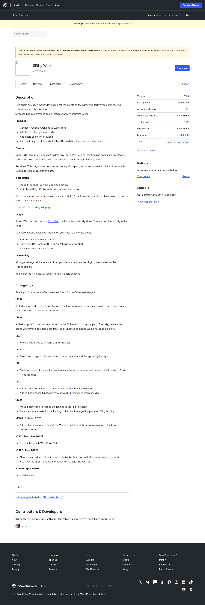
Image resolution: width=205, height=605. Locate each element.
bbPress (164, 564)
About (15, 555)
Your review (143, 176)
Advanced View (146, 150)
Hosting (16, 564)
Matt (162, 560)
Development (76, 83)
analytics (172, 142)
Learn (88, 555)
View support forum (148, 201)
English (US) (184, 135)
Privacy (15, 569)
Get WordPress (191, 5)
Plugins (52, 564)
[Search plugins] (44, 34)
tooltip (185, 142)
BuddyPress (166, 569)
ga (179, 142)
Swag (126, 569)
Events (125, 560)
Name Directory (109, 457)
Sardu (43, 586)
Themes (53, 560)
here (97, 159)
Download (182, 68)
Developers (91, 564)
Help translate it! (124, 23)
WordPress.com (168, 555)
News (15, 560)
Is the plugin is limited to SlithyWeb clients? (39, 497)
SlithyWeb (53, 221)
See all (186, 176)
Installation (56, 83)
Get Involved (128, 555)
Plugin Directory (20, 15)
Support (185, 83)
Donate (127, 564)
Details (22, 83)
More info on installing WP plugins (34, 207)
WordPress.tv (93, 569)
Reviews (37, 83)
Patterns (53, 569)
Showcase (54, 555)
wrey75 (41, 70)
